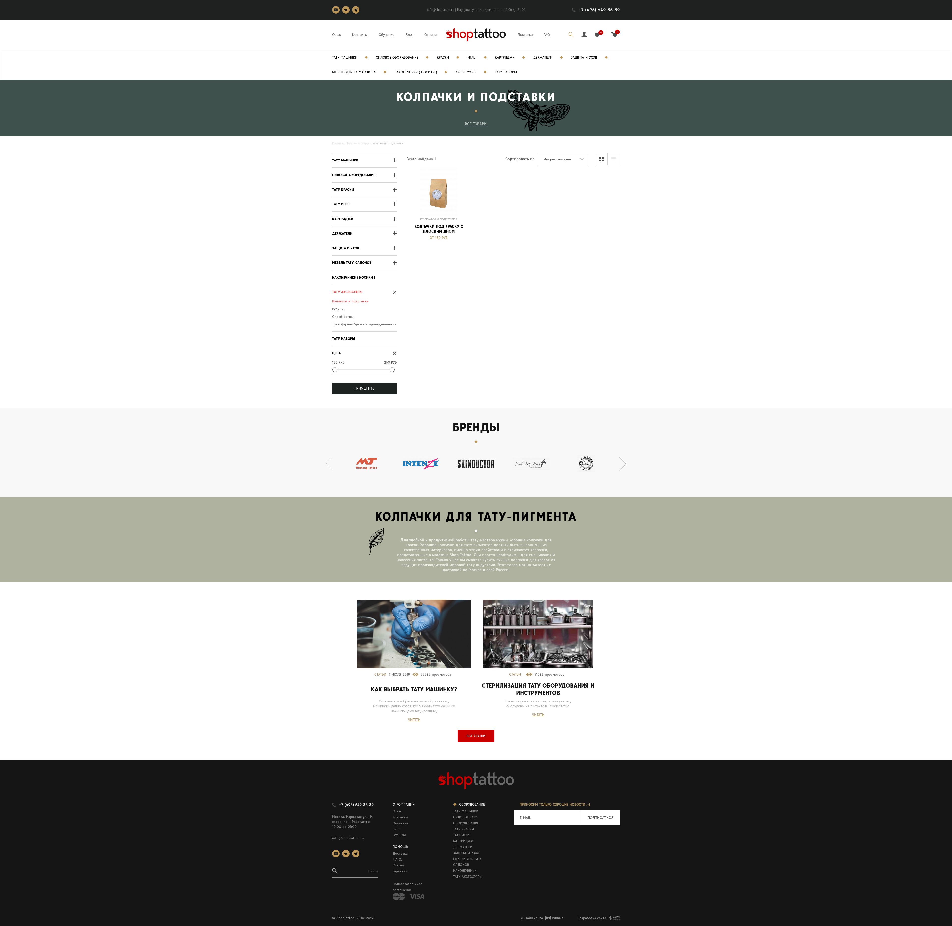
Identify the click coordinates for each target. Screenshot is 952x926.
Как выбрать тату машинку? (414, 689)
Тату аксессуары (347, 292)
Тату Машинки (344, 57)
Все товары (476, 124)
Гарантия (400, 871)
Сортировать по (520, 158)
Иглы (472, 57)
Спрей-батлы (343, 317)
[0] (597, 35)
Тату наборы (343, 339)
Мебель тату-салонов (351, 263)
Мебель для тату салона (354, 72)
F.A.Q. (397, 859)
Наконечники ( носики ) (415, 72)
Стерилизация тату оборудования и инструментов (538, 689)
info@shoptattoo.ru (440, 10)
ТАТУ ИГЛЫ (461, 835)
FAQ (547, 35)
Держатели (542, 57)
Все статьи (476, 736)
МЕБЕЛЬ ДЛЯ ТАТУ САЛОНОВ (467, 862)
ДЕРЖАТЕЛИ (462, 847)
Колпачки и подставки (350, 301)
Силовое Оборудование (397, 57)
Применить (364, 388)
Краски (443, 57)
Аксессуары (465, 72)
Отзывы (430, 35)
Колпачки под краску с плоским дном (439, 229)
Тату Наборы (506, 72)
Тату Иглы (341, 204)
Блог (409, 35)
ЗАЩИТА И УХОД (466, 853)
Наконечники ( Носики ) (353, 277)
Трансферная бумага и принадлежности (364, 324)
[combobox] (563, 159)
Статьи (380, 674)
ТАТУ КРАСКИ (463, 829)
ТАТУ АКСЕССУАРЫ (467, 877)
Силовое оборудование (353, 175)
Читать (414, 720)
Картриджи (505, 57)
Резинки (338, 309)
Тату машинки (345, 160)
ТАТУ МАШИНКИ (465, 811)
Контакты (359, 35)
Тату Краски (343, 190)
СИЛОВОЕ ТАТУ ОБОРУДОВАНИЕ (466, 820)
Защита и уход (584, 57)
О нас (336, 35)
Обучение (386, 35)
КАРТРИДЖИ (463, 841)
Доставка (525, 35)
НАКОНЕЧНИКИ (464, 871)
